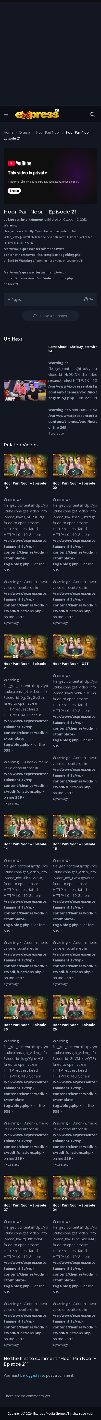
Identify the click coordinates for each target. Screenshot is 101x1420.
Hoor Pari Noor (48, 132)
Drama (24, 132)
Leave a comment (54, 315)
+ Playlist (15, 299)
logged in (33, 1375)
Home (8, 132)
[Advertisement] (50, 52)
